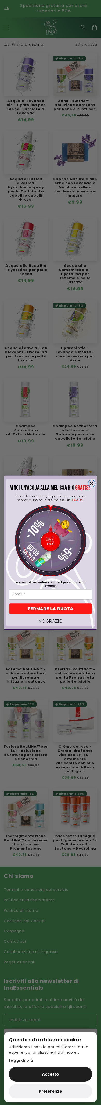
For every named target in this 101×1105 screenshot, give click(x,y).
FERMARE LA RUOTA (50, 608)
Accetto (50, 1074)
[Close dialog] (91, 483)
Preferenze (50, 1091)
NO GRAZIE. (50, 621)
